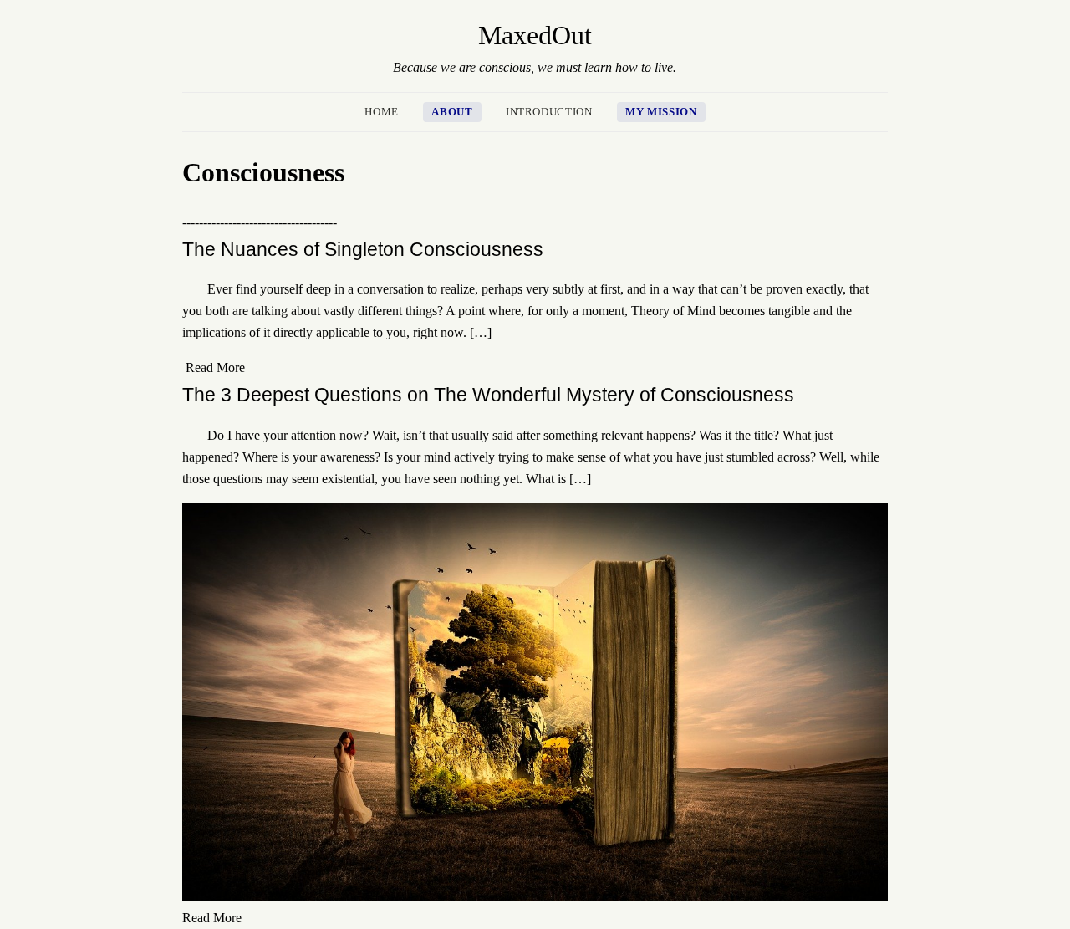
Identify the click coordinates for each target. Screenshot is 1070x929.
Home (381, 112)
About (451, 112)
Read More (215, 367)
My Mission (660, 112)
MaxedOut (535, 35)
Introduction (549, 112)
